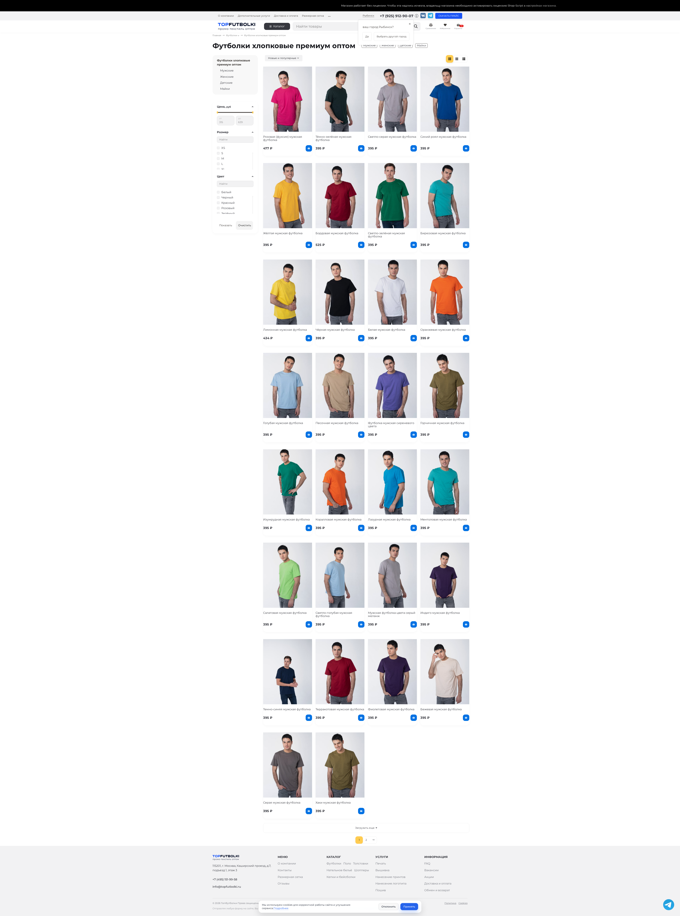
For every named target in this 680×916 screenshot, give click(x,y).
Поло (347, 863)
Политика (450, 903)
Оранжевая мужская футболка (443, 329)
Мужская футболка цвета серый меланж (391, 614)
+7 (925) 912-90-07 (397, 16)
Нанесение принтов (390, 877)
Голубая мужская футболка (283, 423)
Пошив (380, 890)
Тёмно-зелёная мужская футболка (334, 138)
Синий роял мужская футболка (443, 136)
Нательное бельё (339, 870)
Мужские (369, 45)
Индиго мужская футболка (440, 613)
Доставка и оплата (286, 15)
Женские (387, 45)
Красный (228, 202)
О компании (226, 15)
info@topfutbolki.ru (226, 886)
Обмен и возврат (437, 890)
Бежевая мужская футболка (441, 709)
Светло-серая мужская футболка (392, 136)
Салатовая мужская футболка (285, 613)
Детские (405, 45)
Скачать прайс (448, 16)
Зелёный (228, 213)
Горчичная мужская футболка (442, 423)
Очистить (244, 225)
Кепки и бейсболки (341, 877)
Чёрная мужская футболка (335, 329)
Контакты (285, 870)
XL (223, 169)
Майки (421, 45)
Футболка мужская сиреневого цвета (391, 424)
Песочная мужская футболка (337, 423)
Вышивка (382, 870)
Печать (380, 863)
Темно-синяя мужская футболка (287, 709)
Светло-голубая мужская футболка (334, 614)
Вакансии (431, 870)
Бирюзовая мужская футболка (443, 233)
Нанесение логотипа (390, 883)
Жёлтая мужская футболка (282, 233)
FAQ (427, 863)
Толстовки (360, 863)
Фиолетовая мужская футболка (391, 709)
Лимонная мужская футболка (285, 329)
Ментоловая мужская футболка (443, 519)
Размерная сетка (313, 15)
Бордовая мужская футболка (337, 233)
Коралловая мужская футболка (338, 519)
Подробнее (280, 908)
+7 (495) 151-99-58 (224, 879)
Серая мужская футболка (281, 802)
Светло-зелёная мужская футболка (386, 235)
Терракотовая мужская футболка (340, 709)
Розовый (227, 208)
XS (223, 148)
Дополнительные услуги (254, 15)
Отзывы (284, 883)
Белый (226, 192)
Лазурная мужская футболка (389, 519)
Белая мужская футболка (386, 329)
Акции (429, 877)
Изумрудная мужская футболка (286, 519)
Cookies (463, 903)
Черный (227, 197)
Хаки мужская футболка (333, 802)
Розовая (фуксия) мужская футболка (282, 138)
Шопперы (361, 870)
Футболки (231, 35)
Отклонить (388, 906)
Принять (409, 906)
